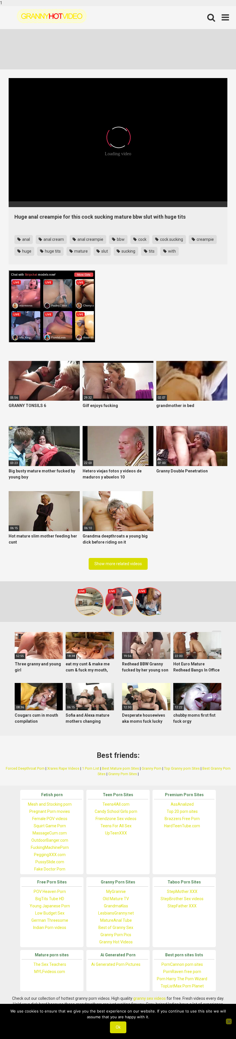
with (171, 251)
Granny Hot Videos (116, 942)
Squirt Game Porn (50, 826)
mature (80, 251)
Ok (118, 1027)
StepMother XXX (182, 891)
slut (104, 251)
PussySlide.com (49, 862)
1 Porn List (90, 768)
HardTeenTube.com (182, 826)
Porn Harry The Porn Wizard (182, 978)
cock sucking (171, 239)
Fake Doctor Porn (49, 869)
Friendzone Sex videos (116, 818)
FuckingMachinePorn (50, 847)
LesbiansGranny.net (116, 913)
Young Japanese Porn (50, 906)
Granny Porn (151, 768)
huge (26, 251)
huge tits (52, 251)
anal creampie (90, 239)
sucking (128, 251)
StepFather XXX (182, 906)
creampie (205, 239)
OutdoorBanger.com (49, 840)
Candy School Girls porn (116, 811)
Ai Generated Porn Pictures (115, 964)
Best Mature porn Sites (120, 768)
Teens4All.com (116, 804)
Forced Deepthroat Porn (25, 768)
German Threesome (49, 920)
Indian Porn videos (49, 927)
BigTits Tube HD (49, 898)
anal (25, 239)
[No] (229, 1021)
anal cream (53, 239)
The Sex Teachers (49, 964)
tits (151, 251)
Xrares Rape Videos (63, 768)
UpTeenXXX (116, 833)
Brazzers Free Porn (182, 818)
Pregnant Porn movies (49, 811)
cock (141, 239)
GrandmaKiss (116, 906)
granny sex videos (149, 998)
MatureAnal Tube (116, 920)
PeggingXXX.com (50, 854)
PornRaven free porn (182, 971)
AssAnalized (182, 804)
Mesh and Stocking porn (50, 804)
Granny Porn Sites (122, 774)
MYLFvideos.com (49, 971)
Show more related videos (118, 563)
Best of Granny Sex (115, 927)
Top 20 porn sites (182, 811)
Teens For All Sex (116, 826)
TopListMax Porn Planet (182, 986)
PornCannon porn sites (182, 964)
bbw (120, 239)
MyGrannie (116, 891)
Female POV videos (49, 818)
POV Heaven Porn (50, 891)
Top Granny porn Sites (182, 768)
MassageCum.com (50, 833)
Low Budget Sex (49, 913)
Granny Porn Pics (115, 934)
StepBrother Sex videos (182, 898)
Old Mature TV (116, 898)
